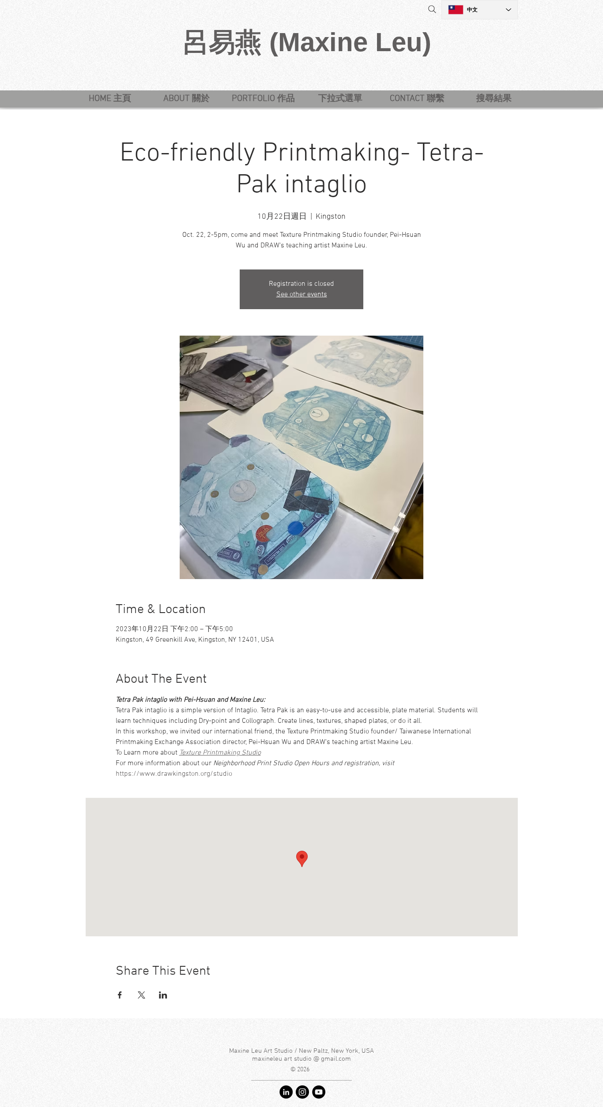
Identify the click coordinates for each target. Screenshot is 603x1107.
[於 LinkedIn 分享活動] (163, 995)
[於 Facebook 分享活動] (120, 995)
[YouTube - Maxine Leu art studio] (318, 1092)
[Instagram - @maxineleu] (302, 1092)
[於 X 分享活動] (141, 995)
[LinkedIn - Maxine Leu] (286, 1092)
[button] (340, 99)
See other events (301, 294)
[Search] (432, 9)
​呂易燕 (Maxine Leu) (306, 42)
